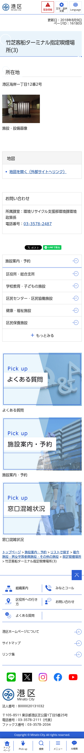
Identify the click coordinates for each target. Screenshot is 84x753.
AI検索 (74, 749)
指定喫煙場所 (71, 556)
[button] (47, 7)
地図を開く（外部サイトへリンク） (38, 172)
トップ (6, 749)
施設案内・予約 (36, 552)
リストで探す (59, 552)
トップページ (11, 552)
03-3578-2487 (38, 224)
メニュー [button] (58, 749)
